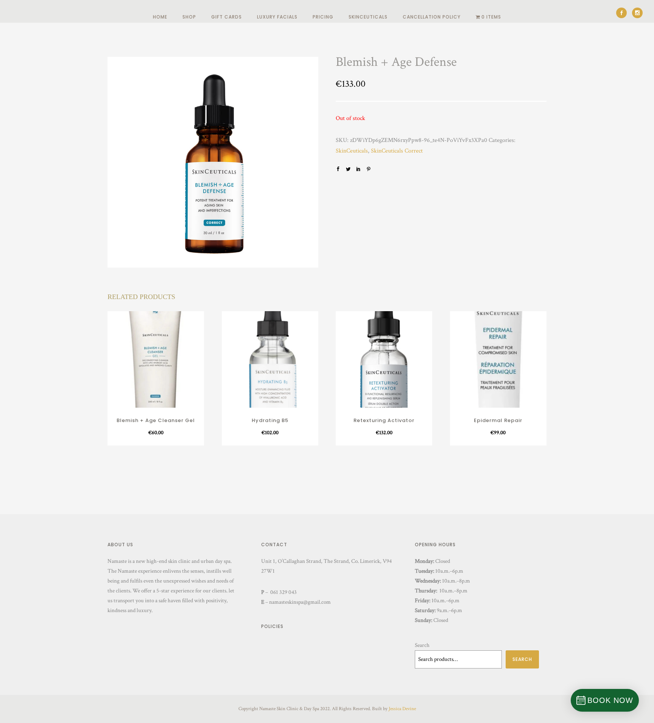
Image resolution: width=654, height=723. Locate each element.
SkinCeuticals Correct (397, 151)
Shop (189, 17)
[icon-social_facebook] (623, 13)
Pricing (323, 17)
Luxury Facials (277, 17)
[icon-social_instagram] (637, 13)
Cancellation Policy (432, 17)
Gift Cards (226, 17)
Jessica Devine (402, 709)
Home (160, 17)
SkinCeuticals (368, 17)
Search (422, 645)
